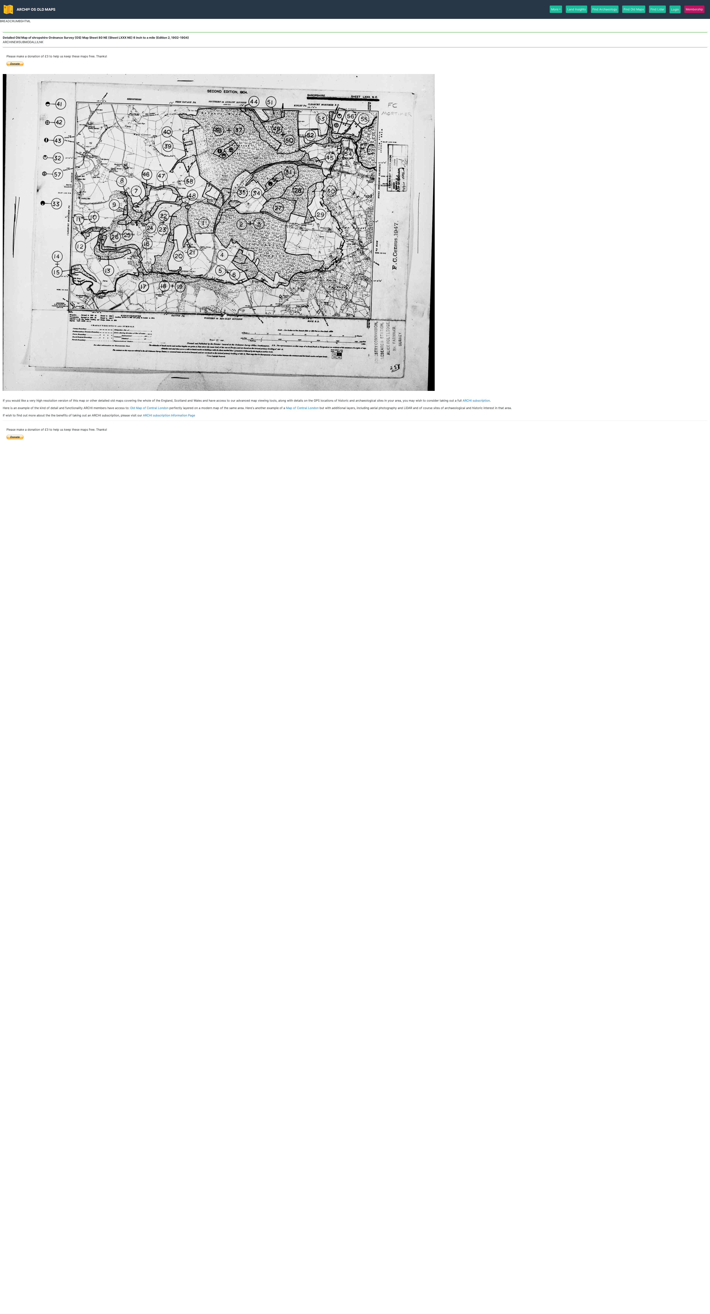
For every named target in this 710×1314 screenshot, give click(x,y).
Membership (694, 9)
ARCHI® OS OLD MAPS (36, 9)
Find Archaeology (604, 9)
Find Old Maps (634, 9)
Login (675, 9)
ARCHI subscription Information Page (169, 415)
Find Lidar (657, 9)
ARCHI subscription (476, 400)
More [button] (554, 9)
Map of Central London (302, 408)
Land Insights (576, 9)
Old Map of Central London (149, 408)
